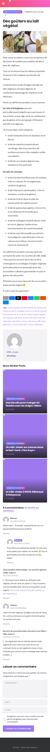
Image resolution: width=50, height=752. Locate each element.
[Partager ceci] (12, 298)
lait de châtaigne (18, 311)
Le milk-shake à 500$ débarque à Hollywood (24, 493)
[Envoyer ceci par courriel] (6, 298)
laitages (42, 314)
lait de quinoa (8, 314)
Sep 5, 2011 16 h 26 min (10, 576)
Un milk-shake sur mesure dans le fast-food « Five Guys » (24, 449)
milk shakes (32, 321)
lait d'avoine (38, 308)
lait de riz (17, 314)
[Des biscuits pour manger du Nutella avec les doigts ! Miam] (25, 371)
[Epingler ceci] (24, 298)
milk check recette (21, 318)
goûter (17, 308)
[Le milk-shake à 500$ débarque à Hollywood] (25, 460)
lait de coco (29, 311)
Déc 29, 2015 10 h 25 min (11, 637)
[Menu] (3, 4)
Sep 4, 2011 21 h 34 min (21, 543)
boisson (10, 308)
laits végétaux (8, 318)
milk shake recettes (19, 321)
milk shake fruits (35, 318)
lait (21, 308)
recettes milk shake (19, 325)
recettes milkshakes (35, 325)
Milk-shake (42, 321)
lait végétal (34, 314)
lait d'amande (28, 308)
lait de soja (25, 314)
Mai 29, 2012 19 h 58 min (18, 608)
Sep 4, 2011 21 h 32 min (17, 521)
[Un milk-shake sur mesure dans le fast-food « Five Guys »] (25, 415)
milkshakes (7, 325)
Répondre (6, 533)
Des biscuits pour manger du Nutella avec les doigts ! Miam (23, 404)
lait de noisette (40, 311)
